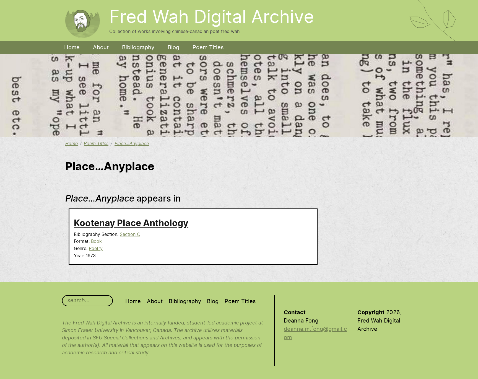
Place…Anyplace (132, 143)
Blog (173, 47)
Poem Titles (208, 47)
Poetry (96, 248)
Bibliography (138, 47)
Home (72, 47)
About (101, 47)
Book (96, 241)
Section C (130, 234)
